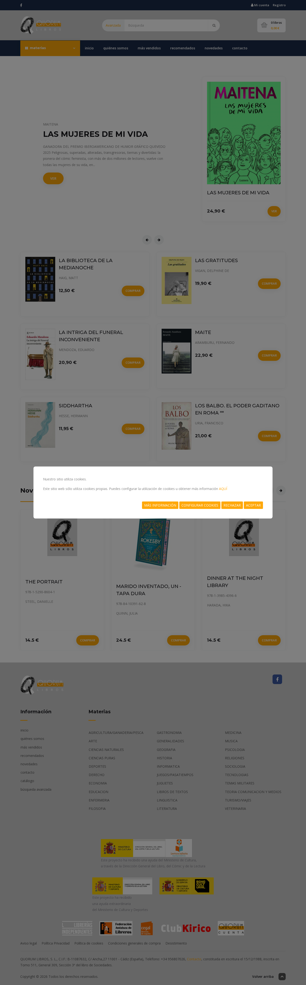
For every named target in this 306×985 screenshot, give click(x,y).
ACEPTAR (253, 505)
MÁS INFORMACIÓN (160, 505)
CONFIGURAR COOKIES (199, 505)
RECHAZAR (232, 505)
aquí (223, 488)
